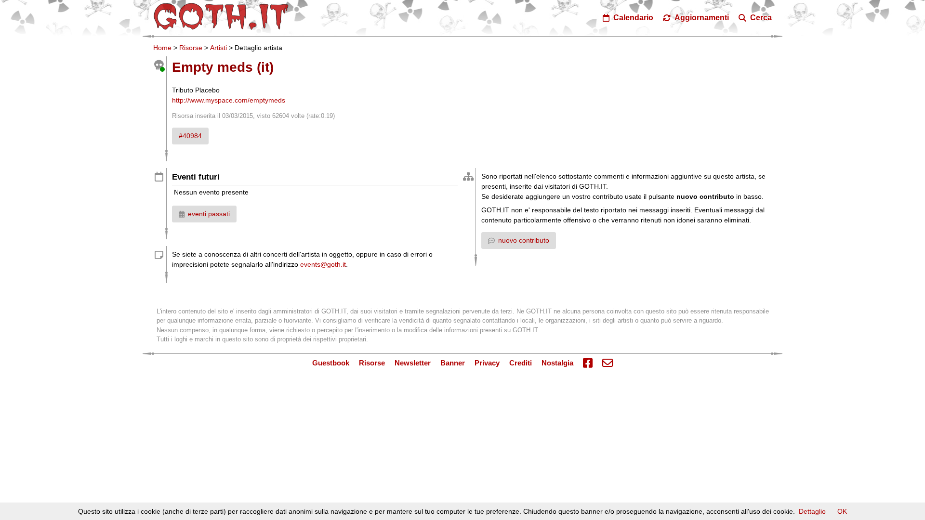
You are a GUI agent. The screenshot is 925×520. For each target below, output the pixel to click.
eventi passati (209, 214)
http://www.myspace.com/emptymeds (228, 100)
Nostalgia (557, 363)
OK (842, 511)
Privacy (487, 363)
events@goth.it (323, 264)
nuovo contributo (523, 240)
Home (162, 48)
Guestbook (330, 363)
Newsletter (413, 363)
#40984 (190, 136)
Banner (452, 363)
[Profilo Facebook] (587, 363)
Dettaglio (812, 511)
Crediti (520, 363)
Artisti (218, 48)
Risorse (190, 48)
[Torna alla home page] (221, 16)
